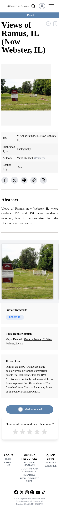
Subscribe (51, 466)
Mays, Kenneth (25, 157)
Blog (8, 459)
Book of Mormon (29, 464)
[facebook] (4, 180)
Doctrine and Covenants (29, 470)
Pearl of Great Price (29, 479)
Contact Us (8, 464)
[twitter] (14, 180)
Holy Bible (29, 475)
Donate (31, 15)
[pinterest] (24, 180)
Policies (51, 462)
